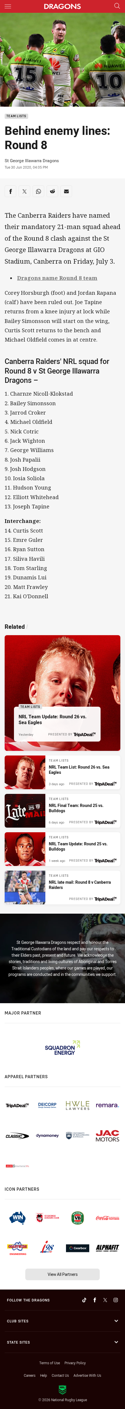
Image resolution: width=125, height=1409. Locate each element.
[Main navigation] (8, 6)
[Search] (117, 6)
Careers (29, 1375)
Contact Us (60, 1375)
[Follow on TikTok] (84, 1300)
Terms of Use (49, 1362)
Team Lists (16, 116)
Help (43, 1375)
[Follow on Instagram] (115, 1300)
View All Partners (63, 1274)
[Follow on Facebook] (94, 1300)
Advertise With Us (87, 1375)
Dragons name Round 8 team (57, 277)
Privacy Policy (75, 1362)
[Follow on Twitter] (105, 1300)
